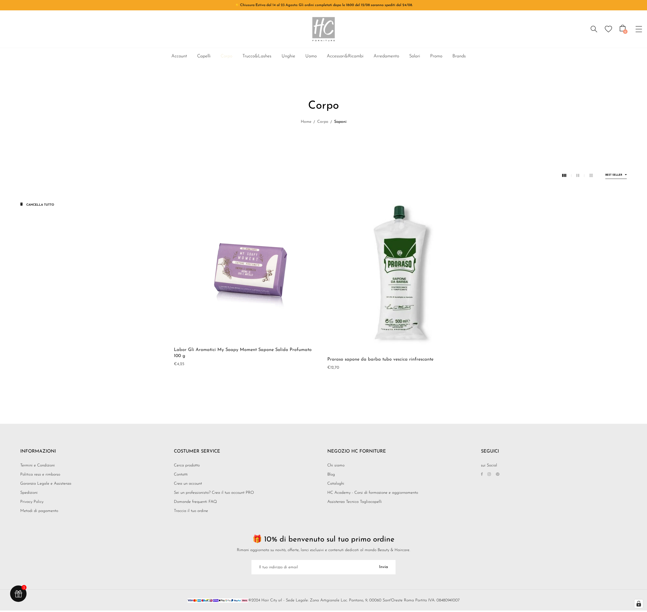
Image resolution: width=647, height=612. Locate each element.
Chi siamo (335, 465)
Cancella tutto (39, 204)
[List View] (591, 176)
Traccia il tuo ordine (191, 511)
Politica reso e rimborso (40, 475)
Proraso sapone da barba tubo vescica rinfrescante (380, 359)
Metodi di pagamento (39, 511)
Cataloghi (335, 484)
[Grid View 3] (566, 176)
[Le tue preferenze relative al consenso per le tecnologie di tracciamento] (638, 603)
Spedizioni (29, 493)
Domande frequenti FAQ (195, 502)
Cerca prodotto (187, 465)
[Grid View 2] (580, 176)
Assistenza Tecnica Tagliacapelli (354, 502)
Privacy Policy (31, 502)
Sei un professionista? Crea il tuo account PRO (214, 493)
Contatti (181, 475)
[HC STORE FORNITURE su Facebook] (482, 475)
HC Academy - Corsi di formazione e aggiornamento (372, 493)
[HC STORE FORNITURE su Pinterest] (497, 475)
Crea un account (188, 484)
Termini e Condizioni (37, 465)
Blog (331, 475)
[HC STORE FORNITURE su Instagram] (489, 475)
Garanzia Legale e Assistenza (45, 484)
